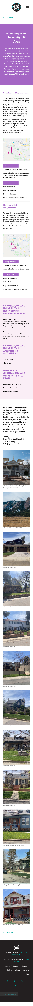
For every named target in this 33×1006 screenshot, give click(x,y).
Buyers (24, 966)
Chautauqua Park (23, 98)
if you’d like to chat (13, 424)
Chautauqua (7, 363)
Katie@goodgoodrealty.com (13, 443)
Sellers (9, 970)
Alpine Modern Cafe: (9, 319)
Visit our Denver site (19, 954)
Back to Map (10, 18)
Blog (27, 974)
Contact (26, 970)
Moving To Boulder (12, 966)
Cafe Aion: (6, 331)
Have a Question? (9, 994)
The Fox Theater (8, 359)
